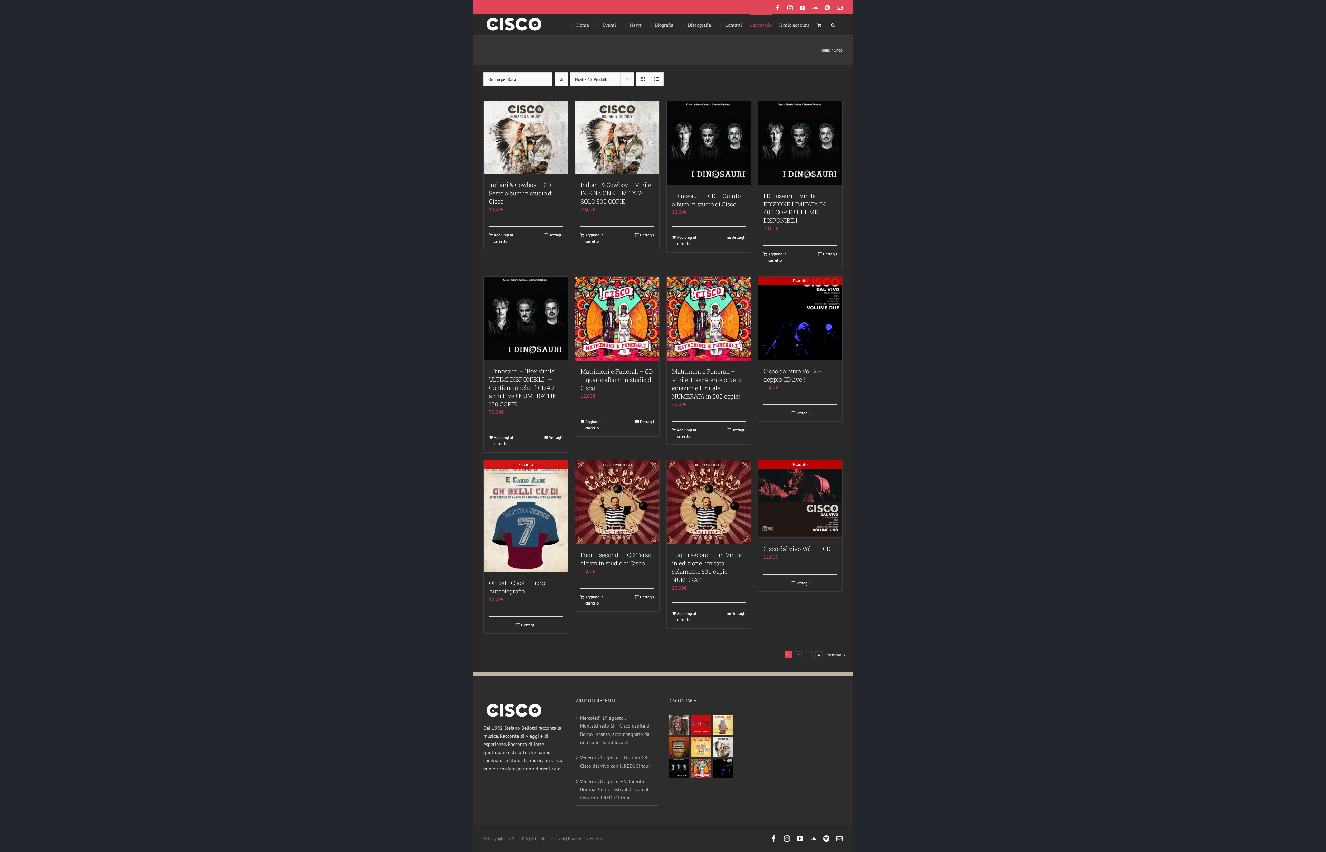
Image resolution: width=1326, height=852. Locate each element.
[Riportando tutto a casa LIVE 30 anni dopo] (700, 725)
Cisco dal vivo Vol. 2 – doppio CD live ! (792, 375)
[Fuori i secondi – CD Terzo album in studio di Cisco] (617, 502)
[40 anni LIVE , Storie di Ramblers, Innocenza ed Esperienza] (700, 747)
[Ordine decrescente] (561, 79)
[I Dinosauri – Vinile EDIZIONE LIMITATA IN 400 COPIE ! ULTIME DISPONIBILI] (800, 143)
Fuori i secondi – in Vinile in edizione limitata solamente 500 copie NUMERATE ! (707, 567)
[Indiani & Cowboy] (722, 747)
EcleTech (597, 838)
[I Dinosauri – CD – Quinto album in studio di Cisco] (709, 143)
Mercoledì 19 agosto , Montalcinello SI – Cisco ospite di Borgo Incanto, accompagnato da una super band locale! (615, 730)
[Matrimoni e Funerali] (700, 768)
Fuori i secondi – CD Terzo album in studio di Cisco (615, 559)
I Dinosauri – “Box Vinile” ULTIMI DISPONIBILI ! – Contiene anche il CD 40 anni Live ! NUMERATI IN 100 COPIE (523, 387)
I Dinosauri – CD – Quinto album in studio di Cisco (706, 200)
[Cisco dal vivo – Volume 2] (722, 768)
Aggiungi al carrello (503, 238)
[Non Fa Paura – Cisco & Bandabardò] (722, 725)
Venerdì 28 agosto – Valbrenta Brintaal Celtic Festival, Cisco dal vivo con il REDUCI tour (614, 789)
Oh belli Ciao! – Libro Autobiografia (517, 587)
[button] (833, 24)
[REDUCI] (678, 725)
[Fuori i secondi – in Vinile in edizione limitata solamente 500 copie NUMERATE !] (709, 502)
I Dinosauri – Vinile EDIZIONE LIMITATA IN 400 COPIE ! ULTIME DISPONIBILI (794, 208)
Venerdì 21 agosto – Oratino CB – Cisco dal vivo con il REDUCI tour (615, 762)
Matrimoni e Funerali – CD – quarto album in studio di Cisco (616, 379)
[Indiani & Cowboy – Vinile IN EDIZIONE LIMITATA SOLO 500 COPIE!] (617, 137)
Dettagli (555, 234)
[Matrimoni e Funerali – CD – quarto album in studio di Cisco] (617, 319)
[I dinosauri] (678, 768)
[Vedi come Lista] (656, 79)
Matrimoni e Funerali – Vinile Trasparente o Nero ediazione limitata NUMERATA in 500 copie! (706, 383)
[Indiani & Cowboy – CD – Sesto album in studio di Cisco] (526, 137)
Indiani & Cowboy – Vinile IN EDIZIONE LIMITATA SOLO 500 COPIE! (615, 193)
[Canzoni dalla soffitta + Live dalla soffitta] (678, 747)
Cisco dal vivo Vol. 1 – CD (796, 549)
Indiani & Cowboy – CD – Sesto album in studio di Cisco (523, 193)
